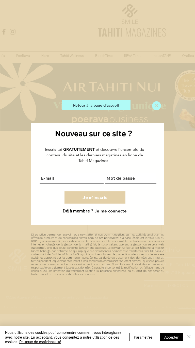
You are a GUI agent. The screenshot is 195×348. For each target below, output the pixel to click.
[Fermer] (189, 337)
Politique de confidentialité (40, 341)
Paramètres (143, 337)
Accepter (171, 337)
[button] (156, 105)
